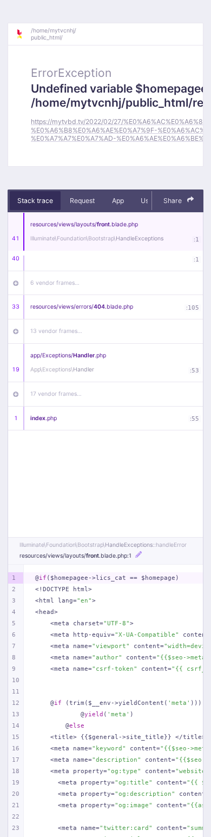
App (118, 201)
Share (173, 201)
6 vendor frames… (55, 282)
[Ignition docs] (23, 34)
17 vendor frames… (56, 393)
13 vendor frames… (56, 331)
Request (82, 201)
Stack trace (35, 201)
